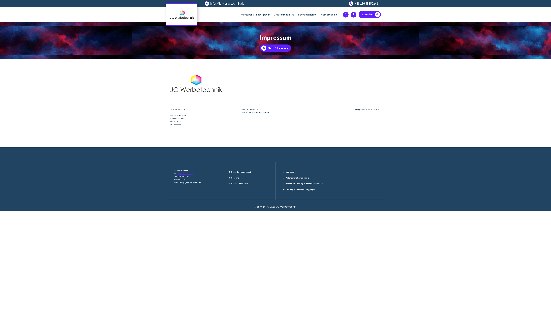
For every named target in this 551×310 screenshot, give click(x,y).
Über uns (235, 178)
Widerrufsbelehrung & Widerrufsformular (304, 183)
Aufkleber (246, 14)
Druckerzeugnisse (284, 14)
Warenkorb (368, 14)
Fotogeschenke (307, 14)
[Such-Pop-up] (346, 15)
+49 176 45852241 (366, 3)
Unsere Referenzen (239, 183)
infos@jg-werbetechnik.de (227, 3)
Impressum (291, 172)
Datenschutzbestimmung (297, 178)
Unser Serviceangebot (241, 172)
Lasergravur (263, 14)
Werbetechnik (329, 14)
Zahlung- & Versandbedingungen (300, 189)
